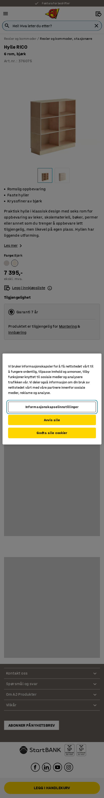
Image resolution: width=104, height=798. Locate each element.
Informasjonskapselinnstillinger (52, 407)
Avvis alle (52, 420)
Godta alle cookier (52, 433)
